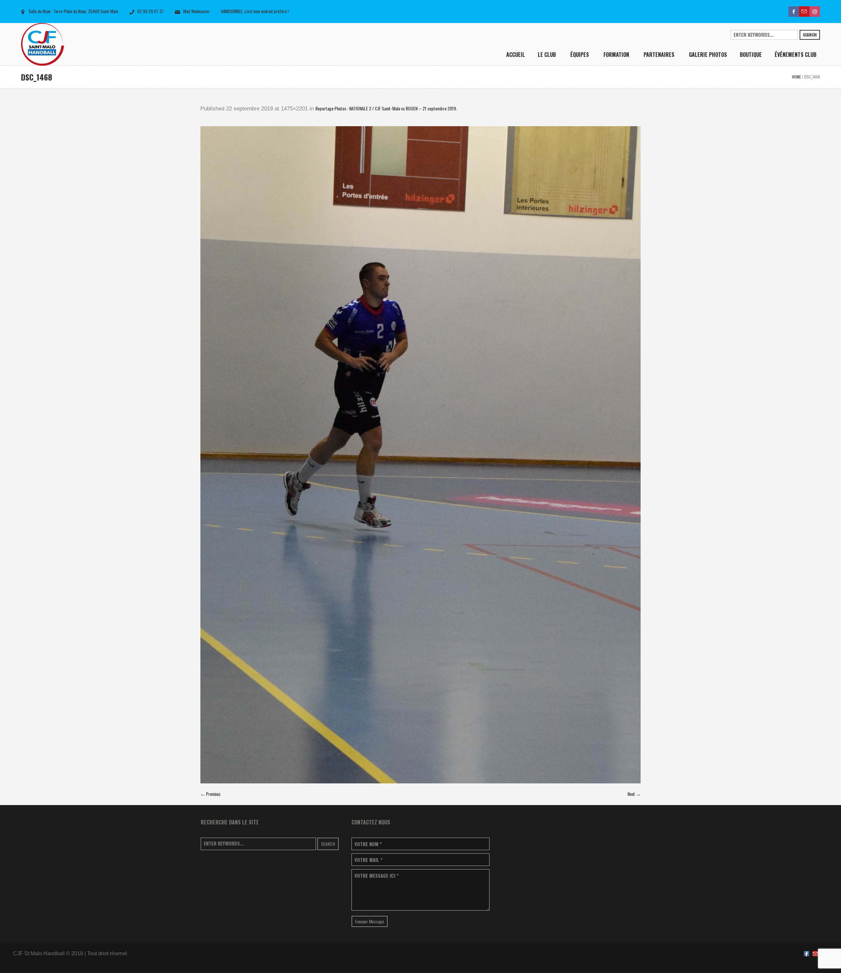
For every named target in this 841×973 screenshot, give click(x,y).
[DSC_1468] (420, 454)
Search (810, 34)
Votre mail (368, 859)
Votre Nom (368, 844)
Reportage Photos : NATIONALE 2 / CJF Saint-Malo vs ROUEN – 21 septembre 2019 (385, 108)
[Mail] (804, 11)
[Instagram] (814, 11)
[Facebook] (793, 11)
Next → (634, 793)
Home (796, 77)
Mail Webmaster (196, 11)
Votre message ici (376, 875)
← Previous (210, 793)
